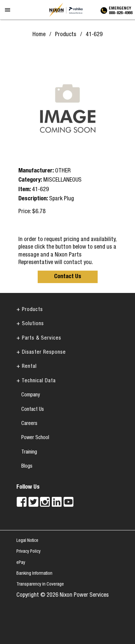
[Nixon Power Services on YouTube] (68, 501)
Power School (35, 438)
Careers (29, 424)
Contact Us (67, 277)
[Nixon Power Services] (67, 9)
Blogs (26, 466)
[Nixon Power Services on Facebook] (22, 501)
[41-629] (67, 106)
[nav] (8, 14)
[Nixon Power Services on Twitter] (33, 501)
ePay (20, 563)
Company (30, 395)
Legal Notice (27, 541)
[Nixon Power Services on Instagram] (45, 501)
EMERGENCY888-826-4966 (120, 10)
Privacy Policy (28, 551)
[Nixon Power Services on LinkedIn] (57, 501)
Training (29, 452)
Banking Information (34, 573)
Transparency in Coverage (40, 584)
